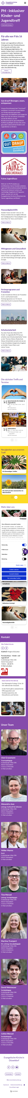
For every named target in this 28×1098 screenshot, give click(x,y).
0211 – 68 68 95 (7, 664)
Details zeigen (19, 565)
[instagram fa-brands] (2, 648)
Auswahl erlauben (14, 574)
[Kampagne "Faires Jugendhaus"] (14, 166)
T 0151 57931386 (7, 1043)
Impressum (6, 1084)
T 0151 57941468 (7, 767)
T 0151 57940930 (7, 996)
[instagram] (12, 1067)
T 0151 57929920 (7, 904)
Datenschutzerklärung (16, 1084)
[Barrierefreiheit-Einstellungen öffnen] (25, 551)
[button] (24, 3)
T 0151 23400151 (7, 813)
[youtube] (16, 1067)
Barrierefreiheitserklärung (14, 1080)
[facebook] (8, 1067)
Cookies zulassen (14, 569)
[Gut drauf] (14, 142)
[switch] (24, 554)
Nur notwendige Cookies (14, 578)
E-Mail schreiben (6, 666)
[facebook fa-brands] (6, 648)
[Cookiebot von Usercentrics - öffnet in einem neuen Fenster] (20, 519)
